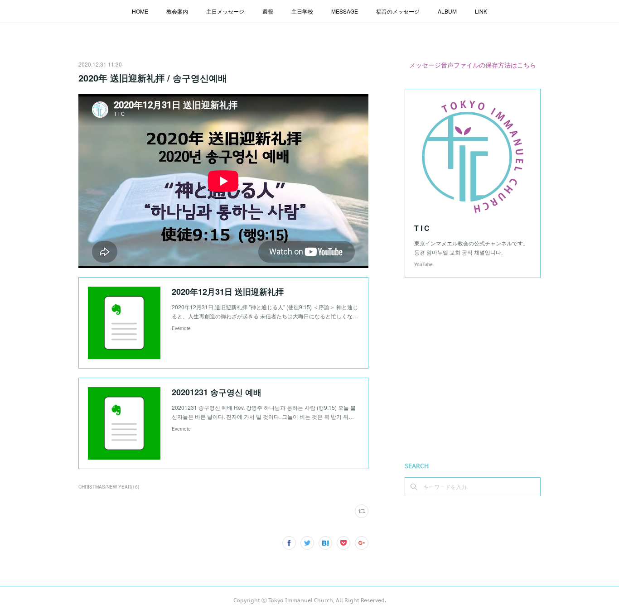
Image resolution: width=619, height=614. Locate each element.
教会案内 (177, 11)
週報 (267, 11)
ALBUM (447, 11)
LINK (481, 11)
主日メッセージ (225, 11)
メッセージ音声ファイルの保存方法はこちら (472, 64)
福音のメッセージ (398, 11)
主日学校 (302, 11)
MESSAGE (344, 11)
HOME (140, 11)
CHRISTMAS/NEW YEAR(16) (108, 487)
